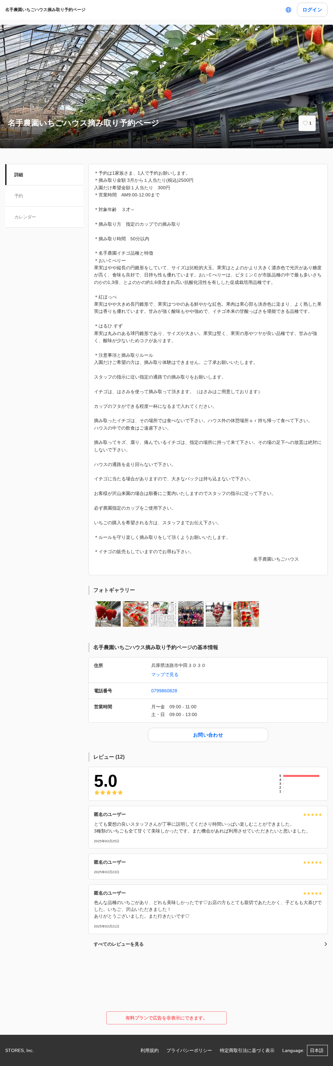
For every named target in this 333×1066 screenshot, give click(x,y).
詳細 (18, 174)
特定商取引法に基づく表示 (247, 1050)
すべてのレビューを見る (119, 944)
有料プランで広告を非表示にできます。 (166, 1017)
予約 (18, 195)
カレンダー (25, 217)
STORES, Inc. (19, 1050)
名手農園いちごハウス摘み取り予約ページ (45, 9)
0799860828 (164, 690)
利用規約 (149, 1050)
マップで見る (165, 674)
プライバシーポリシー (189, 1050)
